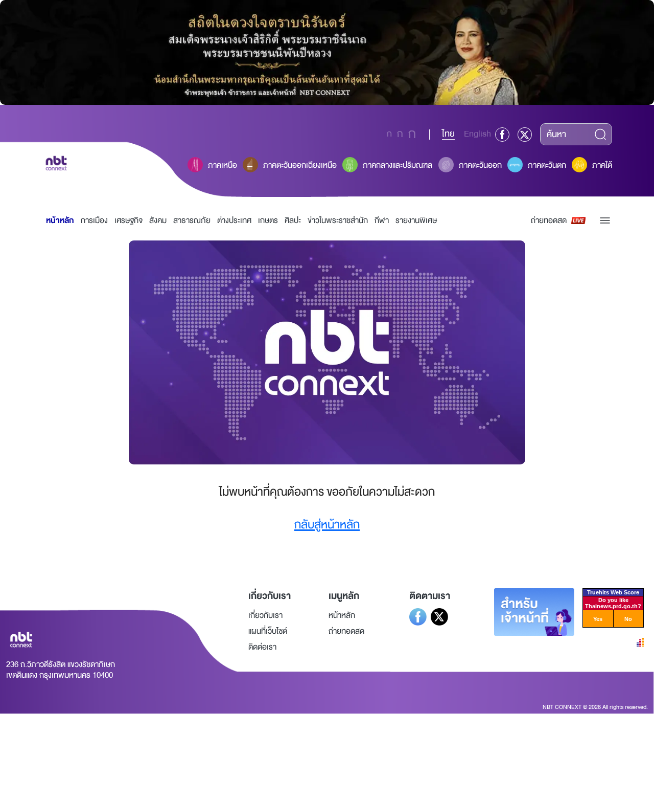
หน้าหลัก (60, 220)
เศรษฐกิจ (128, 220)
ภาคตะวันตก (547, 165)
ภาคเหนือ (222, 165)
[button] (605, 220)
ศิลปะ (293, 220)
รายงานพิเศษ (416, 220)
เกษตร (268, 220)
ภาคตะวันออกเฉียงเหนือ (300, 165)
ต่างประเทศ (234, 220)
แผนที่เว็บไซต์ (267, 631)
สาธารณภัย (192, 220)
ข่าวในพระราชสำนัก (338, 220)
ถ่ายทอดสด (549, 220)
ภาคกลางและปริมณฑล (397, 165)
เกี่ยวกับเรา (265, 615)
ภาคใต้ (602, 165)
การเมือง (94, 220)
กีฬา (382, 220)
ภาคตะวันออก (480, 165)
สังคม (158, 220)
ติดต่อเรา (262, 647)
